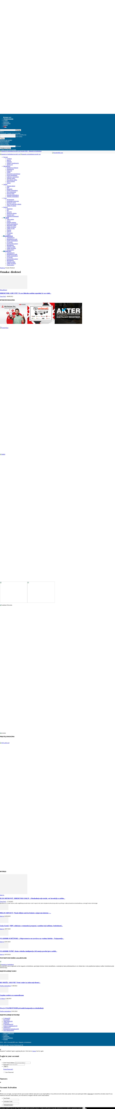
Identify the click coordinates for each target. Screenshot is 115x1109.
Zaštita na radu (11, 228)
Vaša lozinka (19, 136)
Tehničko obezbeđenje (13, 196)
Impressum (6, 122)
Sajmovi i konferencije (13, 163)
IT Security (10, 233)
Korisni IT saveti (11, 202)
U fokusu (9, 158)
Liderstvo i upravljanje (13, 177)
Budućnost (9, 208)
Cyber (5, 198)
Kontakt (5, 125)
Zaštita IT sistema (11, 205)
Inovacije (9, 212)
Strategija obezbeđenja (13, 195)
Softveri (9, 231)
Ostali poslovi (10, 249)
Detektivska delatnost (12, 167)
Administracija (10, 237)
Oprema (9, 230)
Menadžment (6, 166)
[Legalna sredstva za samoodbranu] (4, 992)
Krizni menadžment (12, 175)
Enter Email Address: (9, 1062)
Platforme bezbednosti (13, 216)
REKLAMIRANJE (8, 1033)
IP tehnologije (10, 199)
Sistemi (5, 184)
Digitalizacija (10, 169)
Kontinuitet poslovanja (13, 201)
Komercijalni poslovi (12, 243)
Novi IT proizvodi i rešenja (14, 204)
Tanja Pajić (3, 296)
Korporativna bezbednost (13, 174)
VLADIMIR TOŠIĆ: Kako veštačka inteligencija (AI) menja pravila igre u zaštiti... (28, 951)
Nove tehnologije (11, 192)
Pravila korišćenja (4, 141)
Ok (84, 1108)
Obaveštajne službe (12, 180)
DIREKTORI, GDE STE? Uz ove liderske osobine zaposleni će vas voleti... (25, 293)
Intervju (9, 160)
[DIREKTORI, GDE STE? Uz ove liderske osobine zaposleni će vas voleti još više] (13, 288)
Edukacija (9, 170)
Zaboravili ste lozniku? (6, 140)
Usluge (9, 234)
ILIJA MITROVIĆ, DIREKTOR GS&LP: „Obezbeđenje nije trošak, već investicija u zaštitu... (32, 898)
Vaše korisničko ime (21, 135)
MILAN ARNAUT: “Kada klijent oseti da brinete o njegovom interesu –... (25, 913)
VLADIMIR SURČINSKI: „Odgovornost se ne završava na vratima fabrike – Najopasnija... (32, 938)
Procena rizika (10, 193)
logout (34, 1051)
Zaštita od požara (11, 227)
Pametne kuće (10, 215)
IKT (8, 210)
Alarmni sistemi (11, 186)
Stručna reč (10, 164)
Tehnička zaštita (11, 246)
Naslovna (2, 268)
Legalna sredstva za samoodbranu (12, 995)
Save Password (9, 1072)
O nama (5, 120)
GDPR (8, 172)
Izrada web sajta (4, 1045)
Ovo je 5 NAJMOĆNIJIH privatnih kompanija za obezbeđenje (22, 1008)
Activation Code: (7, 1101)
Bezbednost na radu (12, 239)
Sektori (9, 183)
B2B (8, 187)
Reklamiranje (6, 123)
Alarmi (8, 221)
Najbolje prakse (11, 178)
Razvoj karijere (11, 181)
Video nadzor (10, 219)
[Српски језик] (5, 126)
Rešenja (5, 207)
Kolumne (9, 161)
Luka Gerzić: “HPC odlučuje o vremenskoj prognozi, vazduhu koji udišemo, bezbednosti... (31, 926)
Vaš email (18, 146)
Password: (6, 1064)
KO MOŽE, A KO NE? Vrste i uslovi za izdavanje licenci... (20, 982)
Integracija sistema (12, 213)
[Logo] (10, 154)
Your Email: (6, 1098)
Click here (90, 1094)
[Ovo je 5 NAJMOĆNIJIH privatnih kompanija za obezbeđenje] (4, 1005)
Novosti (5, 157)
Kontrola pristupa (11, 222)
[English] (4, 126)
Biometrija (9, 189)
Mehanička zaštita (11, 225)
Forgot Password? (8, 1069)
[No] (86, 1108)
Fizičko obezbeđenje (12, 190)
